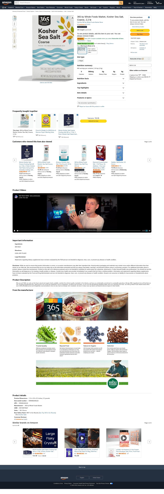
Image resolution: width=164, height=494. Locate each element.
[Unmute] (150, 231)
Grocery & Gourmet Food (19, 11)
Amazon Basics (30, 7)
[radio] (14, 18)
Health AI (11, 7)
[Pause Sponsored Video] (55, 442)
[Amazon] (7, 2)
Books (86, 7)
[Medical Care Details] (24, 7)
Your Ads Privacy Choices (102, 483)
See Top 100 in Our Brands (47, 413)
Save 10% (85, 43)
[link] (46, 120)
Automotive (148, 7)
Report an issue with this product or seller (91, 106)
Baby (155, 7)
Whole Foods (69, 7)
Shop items (81, 40)
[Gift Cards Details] (97, 7)
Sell (100, 7)
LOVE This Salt (23, 197)
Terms (89, 40)
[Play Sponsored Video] (82, 438)
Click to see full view (46, 82)
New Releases (50, 7)
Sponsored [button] (15, 425)
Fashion (105, 7)
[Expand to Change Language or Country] (87, 478)
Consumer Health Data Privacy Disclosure (84, 483)
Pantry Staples (30, 11)
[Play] (14, 231)
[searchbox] (69, 3)
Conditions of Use (58, 483)
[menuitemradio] (146, 230)
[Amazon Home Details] (131, 7)
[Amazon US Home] (64, 478)
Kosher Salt (71, 11)
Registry (112, 7)
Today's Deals (78, 7)
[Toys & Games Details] (143, 7)
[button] (4, 7)
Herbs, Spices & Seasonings (42, 11)
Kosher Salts (22, 414)
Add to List (132, 65)
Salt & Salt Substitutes (57, 11)
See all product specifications (87, 103)
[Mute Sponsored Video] (55, 446)
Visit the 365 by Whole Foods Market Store (90, 22)
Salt (65, 11)
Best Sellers (40, 7)
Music (118, 7)
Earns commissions (35, 195)
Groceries (60, 7)
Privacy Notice (68, 483)
